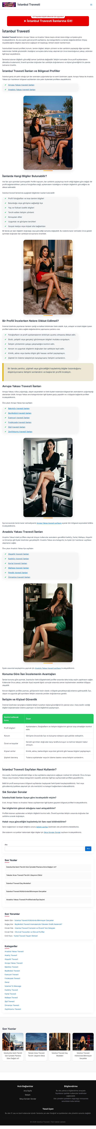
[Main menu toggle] (91, 4)
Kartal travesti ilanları (17, 563)
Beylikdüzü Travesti (12, 971)
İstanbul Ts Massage (13, 986)
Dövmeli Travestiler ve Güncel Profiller (29, 932)
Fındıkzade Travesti (12, 978)
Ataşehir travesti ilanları (18, 554)
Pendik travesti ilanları (18, 572)
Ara (6, 845)
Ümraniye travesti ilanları (19, 577)
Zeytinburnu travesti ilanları (20, 431)
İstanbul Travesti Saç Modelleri (18, 883)
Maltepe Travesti (11, 998)
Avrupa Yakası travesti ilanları (21, 85)
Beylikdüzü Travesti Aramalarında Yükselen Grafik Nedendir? (38, 924)
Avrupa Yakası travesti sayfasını (49, 523)
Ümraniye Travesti (12, 1005)
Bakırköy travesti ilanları (19, 408)
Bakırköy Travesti (11, 967)
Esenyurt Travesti (11, 974)
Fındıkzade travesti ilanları (19, 422)
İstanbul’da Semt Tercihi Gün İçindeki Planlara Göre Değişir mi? (31, 867)
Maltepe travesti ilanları (18, 568)
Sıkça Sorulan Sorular (52, 832)
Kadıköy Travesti (11, 990)
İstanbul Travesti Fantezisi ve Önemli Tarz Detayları (35, 928)
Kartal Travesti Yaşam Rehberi (26, 936)
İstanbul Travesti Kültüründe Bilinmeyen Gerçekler (26, 891)
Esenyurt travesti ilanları (19, 417)
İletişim (27, 1095)
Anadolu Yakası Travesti (14, 951)
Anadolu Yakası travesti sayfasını (48, 668)
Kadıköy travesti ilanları (18, 558)
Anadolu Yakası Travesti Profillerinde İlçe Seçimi (25, 900)
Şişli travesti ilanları (16, 427)
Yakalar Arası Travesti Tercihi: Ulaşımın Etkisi (24, 875)
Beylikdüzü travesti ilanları (19, 413)
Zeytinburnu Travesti (13, 1009)
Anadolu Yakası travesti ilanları (21, 89)
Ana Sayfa (28, 1091)
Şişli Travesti (9, 1001)
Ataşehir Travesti (11, 959)
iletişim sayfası (42, 827)
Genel (7, 982)
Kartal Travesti (10, 994)
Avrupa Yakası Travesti (13, 963)
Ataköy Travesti (11, 955)
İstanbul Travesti (29, 4)
